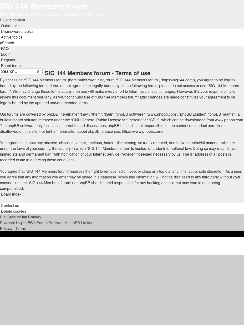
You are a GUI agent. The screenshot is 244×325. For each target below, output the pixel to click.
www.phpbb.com (229, 120)
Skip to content (12, 20)
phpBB (27, 222)
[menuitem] (17, 31)
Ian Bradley (31, 217)
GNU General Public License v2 (99, 120)
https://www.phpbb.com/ (142, 131)
